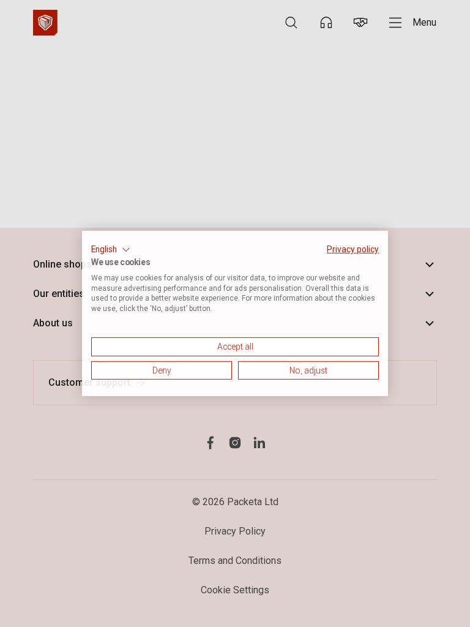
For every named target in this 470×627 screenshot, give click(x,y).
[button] (110, 249)
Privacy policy (353, 249)
